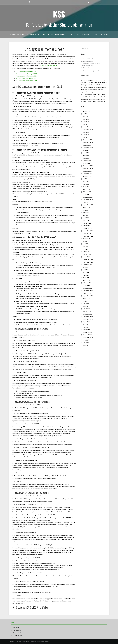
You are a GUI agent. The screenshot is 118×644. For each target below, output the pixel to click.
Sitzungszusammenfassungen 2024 (26, 71)
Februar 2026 (87, 124)
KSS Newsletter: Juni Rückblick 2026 (94, 94)
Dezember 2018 (88, 314)
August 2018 (86, 322)
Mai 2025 (86, 132)
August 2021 (86, 238)
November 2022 (88, 199)
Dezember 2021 (88, 228)
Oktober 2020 (87, 264)
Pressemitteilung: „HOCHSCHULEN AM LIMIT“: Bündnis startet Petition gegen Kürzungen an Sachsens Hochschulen (94, 82)
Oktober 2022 (87, 202)
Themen (71, 34)
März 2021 (86, 251)
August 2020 (86, 267)
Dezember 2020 (88, 259)
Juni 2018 (86, 324)
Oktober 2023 (87, 171)
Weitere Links (104, 34)
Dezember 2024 (88, 140)
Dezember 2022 (88, 197)
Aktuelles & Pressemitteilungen (36, 34)
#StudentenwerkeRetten (17, 34)
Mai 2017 (86, 342)
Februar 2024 (87, 160)
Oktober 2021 (87, 233)
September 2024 (88, 147)
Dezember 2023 (88, 166)
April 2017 (86, 345)
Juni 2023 (86, 181)
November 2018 (88, 316)
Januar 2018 (86, 329)
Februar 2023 (87, 192)
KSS (59, 14)
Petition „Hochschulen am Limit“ (57, 34)
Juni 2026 (86, 116)
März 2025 (86, 134)
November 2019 (88, 290)
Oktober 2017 (87, 335)
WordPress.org (17, 635)
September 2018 (88, 319)
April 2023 (86, 186)
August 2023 (86, 176)
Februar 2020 (87, 283)
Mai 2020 (86, 275)
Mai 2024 (86, 153)
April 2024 (86, 155)
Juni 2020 (86, 272)
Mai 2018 (86, 327)
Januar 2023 (86, 194)
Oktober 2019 (87, 293)
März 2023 (86, 189)
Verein (95, 34)
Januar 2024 (86, 163)
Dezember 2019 (88, 288)
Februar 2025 (87, 137)
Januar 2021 (86, 257)
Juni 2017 (86, 340)
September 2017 (88, 337)
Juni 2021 (86, 244)
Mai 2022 (86, 215)
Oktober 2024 (87, 145)
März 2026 (86, 121)
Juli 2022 (85, 210)
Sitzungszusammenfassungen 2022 (26, 76)
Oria (35, 641)
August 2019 (86, 298)
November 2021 (88, 231)
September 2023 (88, 173)
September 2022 (88, 205)
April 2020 (86, 277)
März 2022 (86, 220)
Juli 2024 (85, 150)
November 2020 (88, 262)
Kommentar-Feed (18, 633)
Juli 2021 (85, 241)
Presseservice (86, 34)
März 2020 (86, 280)
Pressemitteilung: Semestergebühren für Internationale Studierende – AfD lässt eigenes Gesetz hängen (94, 89)
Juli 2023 (85, 179)
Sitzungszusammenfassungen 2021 (26, 78)
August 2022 (86, 207)
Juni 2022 (86, 212)
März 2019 (86, 309)
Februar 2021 (87, 254)
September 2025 (88, 129)
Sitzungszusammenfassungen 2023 (26, 74)
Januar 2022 (86, 225)
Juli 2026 (85, 114)
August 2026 (86, 111)
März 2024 (86, 158)
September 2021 (88, 236)
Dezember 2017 (88, 332)
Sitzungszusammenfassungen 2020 (26, 80)
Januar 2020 (86, 285)
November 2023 (88, 168)
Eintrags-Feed (17, 630)
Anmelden (16, 627)
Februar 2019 (87, 311)
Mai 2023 (86, 184)
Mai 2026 (86, 119)
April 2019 (86, 306)
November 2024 (88, 142)
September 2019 (88, 296)
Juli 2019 (85, 301)
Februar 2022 (87, 223)
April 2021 (86, 249)
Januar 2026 (86, 127)
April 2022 (86, 218)
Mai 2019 (86, 303)
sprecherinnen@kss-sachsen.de (48, 65)
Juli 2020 (85, 270)
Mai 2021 (86, 246)
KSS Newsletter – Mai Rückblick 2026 (94, 101)
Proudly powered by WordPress (19, 641)
